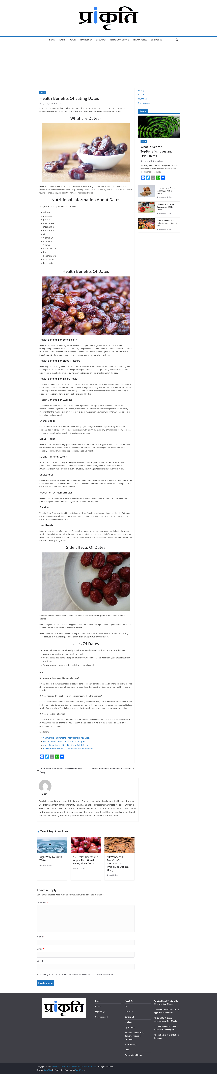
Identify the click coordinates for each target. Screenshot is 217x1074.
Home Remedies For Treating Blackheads (111, 768)
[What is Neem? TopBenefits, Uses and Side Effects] (159, 127)
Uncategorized (144, 103)
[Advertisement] (108, 69)
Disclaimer (101, 40)
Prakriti (58, 104)
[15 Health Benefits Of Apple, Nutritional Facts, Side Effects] (86, 838)
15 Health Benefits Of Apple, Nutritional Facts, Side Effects (85, 860)
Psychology (86, 40)
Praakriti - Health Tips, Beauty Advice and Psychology (134, 1036)
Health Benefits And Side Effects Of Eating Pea (64, 741)
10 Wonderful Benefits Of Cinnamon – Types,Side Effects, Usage (118, 863)
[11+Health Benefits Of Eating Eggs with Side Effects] (146, 192)
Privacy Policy (140, 40)
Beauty (73, 40)
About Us (129, 1001)
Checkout (129, 1011)
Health (62, 40)
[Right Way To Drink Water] (52, 838)
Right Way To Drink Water (50, 858)
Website (41, 961)
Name (40, 936)
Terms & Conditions (119, 40)
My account (130, 1027)
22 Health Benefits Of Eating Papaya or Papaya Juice (167, 223)
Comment (42, 902)
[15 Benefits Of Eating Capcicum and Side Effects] (146, 209)
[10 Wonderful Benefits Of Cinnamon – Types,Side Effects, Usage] (119, 838)
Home (52, 40)
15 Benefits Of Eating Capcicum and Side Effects (165, 207)
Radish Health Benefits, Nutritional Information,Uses (68, 748)
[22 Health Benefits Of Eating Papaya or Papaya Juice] (146, 225)
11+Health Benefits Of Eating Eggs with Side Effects (166, 191)
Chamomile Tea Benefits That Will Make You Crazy (66, 737)
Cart (126, 1006)
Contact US (156, 40)
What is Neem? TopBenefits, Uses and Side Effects (157, 151)
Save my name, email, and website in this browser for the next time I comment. (77, 974)
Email (40, 949)
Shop (127, 1049)
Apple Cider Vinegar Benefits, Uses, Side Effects (65, 745)
